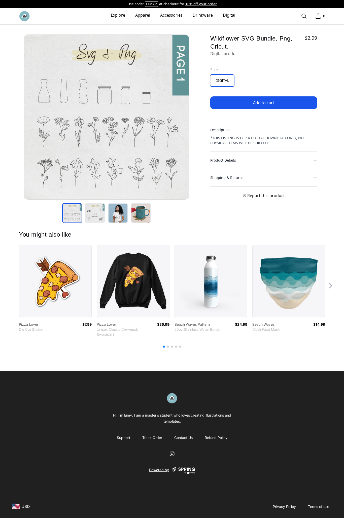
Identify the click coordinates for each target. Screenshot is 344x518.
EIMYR (151, 4)
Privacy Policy (284, 506)
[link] (55, 281)
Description (220, 129)
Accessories (171, 15)
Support (123, 437)
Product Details (223, 160)
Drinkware (203, 15)
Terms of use (318, 506)
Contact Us (183, 437)
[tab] (72, 213)
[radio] (222, 80)
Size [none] (214, 69)
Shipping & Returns (227, 177)
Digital (229, 15)
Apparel (142, 15)
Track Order (152, 437)
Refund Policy (216, 437)
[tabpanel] (106, 117)
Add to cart (263, 102)
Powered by (159, 470)
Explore (118, 15)
